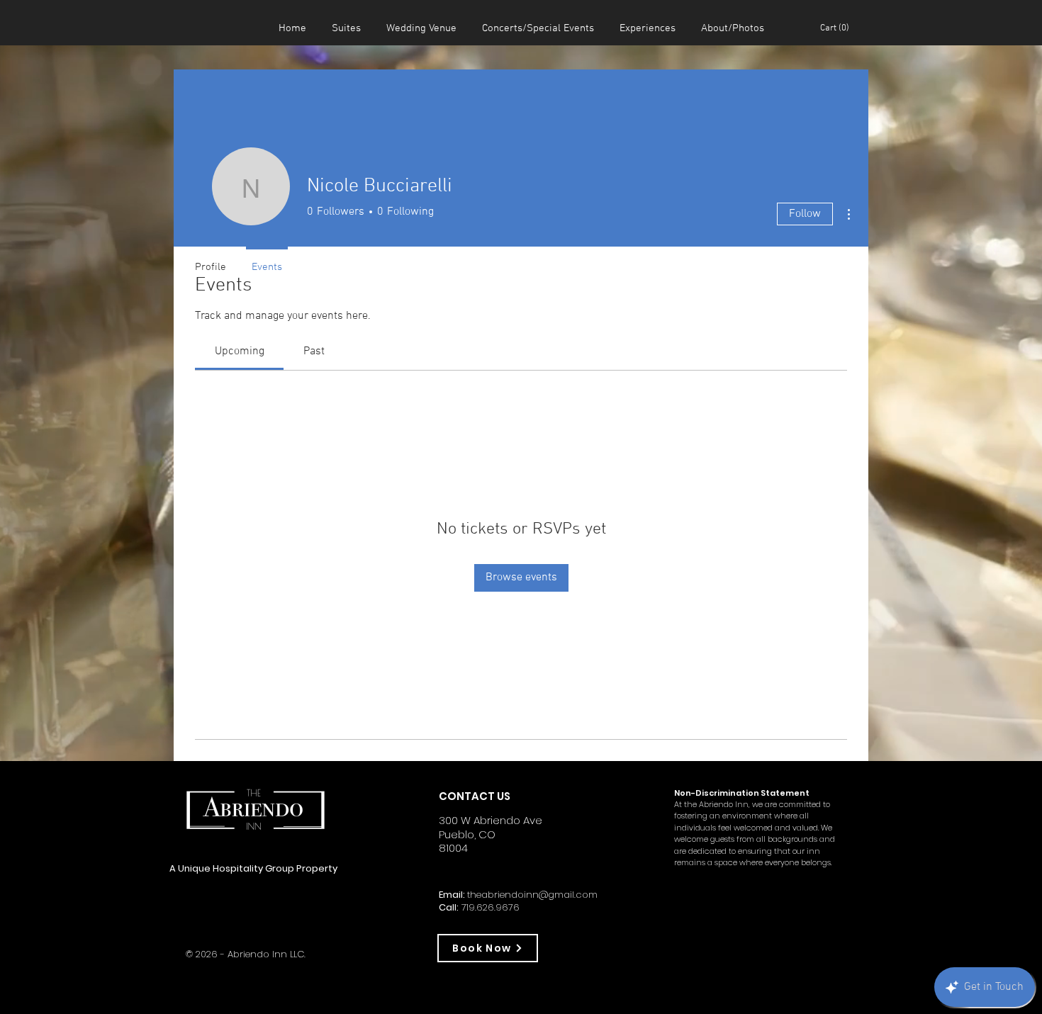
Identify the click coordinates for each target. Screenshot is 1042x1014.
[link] (239, 351)
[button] (837, 27)
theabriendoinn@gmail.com (532, 894)
